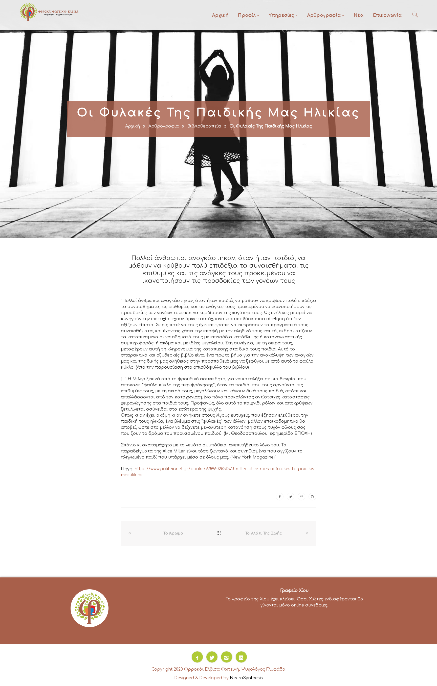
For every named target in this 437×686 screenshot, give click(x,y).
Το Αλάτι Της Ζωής (263, 533)
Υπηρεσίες (281, 15)
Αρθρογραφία (324, 15)
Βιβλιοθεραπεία (204, 126)
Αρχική (220, 15)
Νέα (359, 15)
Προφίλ (247, 15)
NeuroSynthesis (246, 678)
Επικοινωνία (387, 15)
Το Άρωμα (173, 533)
